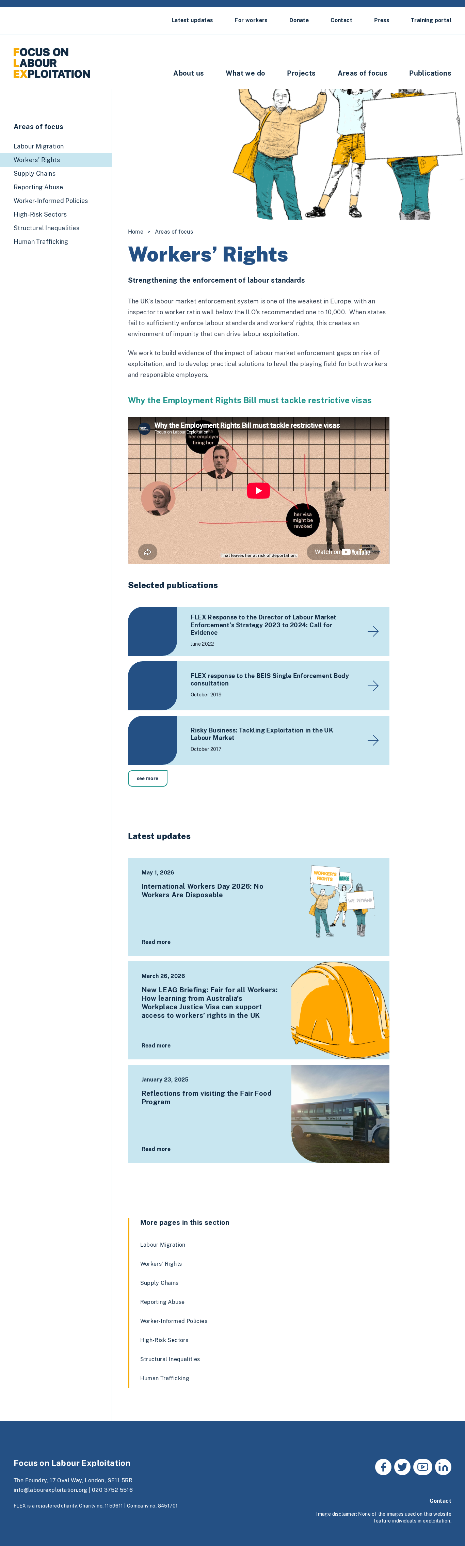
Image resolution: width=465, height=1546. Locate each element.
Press (381, 20)
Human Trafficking (165, 1378)
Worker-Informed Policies (174, 1321)
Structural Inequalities (170, 1359)
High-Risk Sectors (164, 1340)
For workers (251, 20)
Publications (430, 73)
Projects (301, 73)
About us (188, 73)
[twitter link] (402, 1467)
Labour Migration (163, 1245)
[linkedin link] (443, 1467)
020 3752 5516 (112, 1490)
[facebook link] (383, 1467)
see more (148, 778)
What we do (245, 73)
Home (136, 231)
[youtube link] (422, 1467)
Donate (299, 20)
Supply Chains (159, 1283)
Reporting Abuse (162, 1302)
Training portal (431, 20)
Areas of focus (363, 73)
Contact (341, 20)
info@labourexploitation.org (50, 1490)
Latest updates (192, 20)
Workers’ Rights (161, 1264)
